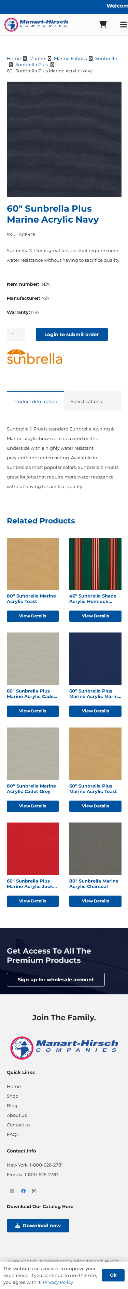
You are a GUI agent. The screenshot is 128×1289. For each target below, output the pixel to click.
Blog (12, 1105)
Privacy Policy (58, 1282)
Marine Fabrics (70, 58)
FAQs (12, 1134)
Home (14, 58)
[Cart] (102, 24)
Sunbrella (106, 58)
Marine (37, 58)
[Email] (12, 1191)
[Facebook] (23, 1191)
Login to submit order (71, 334)
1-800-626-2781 (46, 1165)
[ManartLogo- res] (64, 1047)
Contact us (18, 1124)
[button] (113, 90)
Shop (12, 1096)
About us (17, 1115)
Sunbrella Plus (31, 64)
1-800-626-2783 (41, 1174)
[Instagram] (34, 1191)
